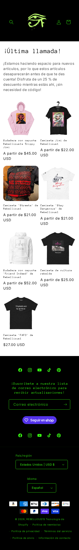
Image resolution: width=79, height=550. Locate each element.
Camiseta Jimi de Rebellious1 (53, 142)
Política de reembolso (46, 524)
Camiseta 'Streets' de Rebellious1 (20, 207)
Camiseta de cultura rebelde (56, 272)
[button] (11, 22)
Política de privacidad (25, 531)
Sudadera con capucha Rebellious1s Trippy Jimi (20, 144)
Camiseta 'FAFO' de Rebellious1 (18, 337)
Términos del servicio (58, 531)
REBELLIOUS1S (35, 519)
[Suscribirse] (65, 404)
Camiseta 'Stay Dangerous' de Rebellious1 (52, 209)
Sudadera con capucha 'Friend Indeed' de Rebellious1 (20, 274)
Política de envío (23, 538)
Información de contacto (55, 538)
